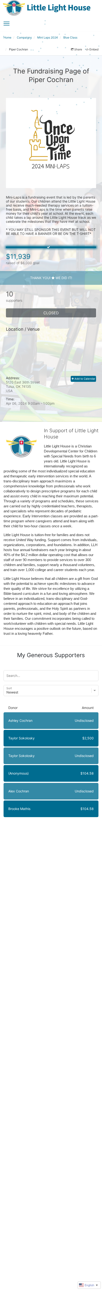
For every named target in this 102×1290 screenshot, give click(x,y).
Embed (93, 49)
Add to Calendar (84, 378)
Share (78, 49)
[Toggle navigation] (6, 23)
